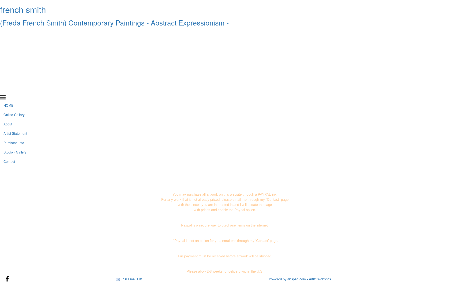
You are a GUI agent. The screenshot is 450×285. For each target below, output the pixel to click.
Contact (9, 89)
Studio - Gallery (15, 80)
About (8, 52)
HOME (8, 33)
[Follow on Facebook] (7, 279)
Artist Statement (15, 61)
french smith (23, 9)
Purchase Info (14, 71)
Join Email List (131, 279)
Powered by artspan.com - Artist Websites (300, 279)
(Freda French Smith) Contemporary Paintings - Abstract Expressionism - (114, 23)
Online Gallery (14, 42)
